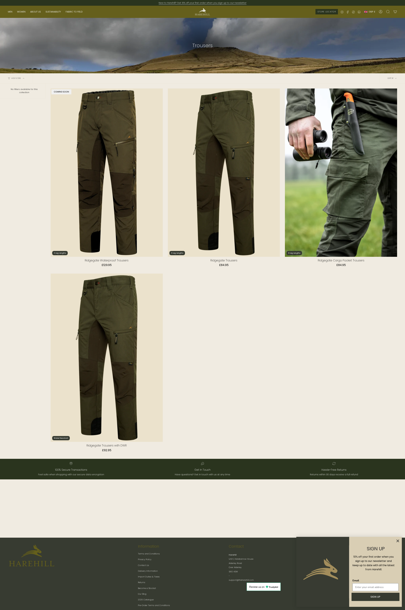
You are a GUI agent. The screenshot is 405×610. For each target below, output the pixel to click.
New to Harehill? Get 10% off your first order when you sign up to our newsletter (202, 2)
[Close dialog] (398, 541)
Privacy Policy (144, 559)
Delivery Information (148, 570)
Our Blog (142, 593)
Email (355, 580)
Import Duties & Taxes (149, 576)
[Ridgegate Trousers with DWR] (107, 358)
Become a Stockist (147, 588)
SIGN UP (375, 597)
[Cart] (395, 11)
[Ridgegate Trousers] (224, 172)
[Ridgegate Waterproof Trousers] (107, 172)
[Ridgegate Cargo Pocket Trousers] (341, 172)
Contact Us (143, 565)
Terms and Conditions (149, 553)
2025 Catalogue (146, 599)
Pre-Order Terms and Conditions (154, 605)
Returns (141, 582)
